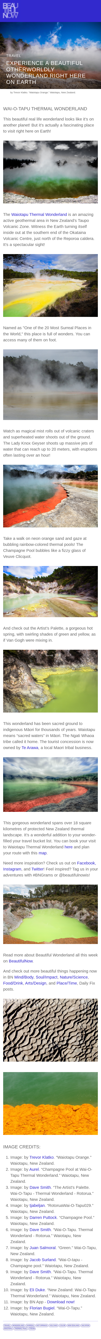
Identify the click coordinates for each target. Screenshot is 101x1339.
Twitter (37, 869)
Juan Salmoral (43, 1247)
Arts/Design (35, 983)
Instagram (12, 869)
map (43, 853)
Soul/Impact (46, 977)
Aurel (34, 1169)
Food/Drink (13, 983)
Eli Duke (37, 1290)
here (69, 847)
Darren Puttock (43, 1217)
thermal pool (21, 1329)
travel (7, 1325)
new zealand (73, 1325)
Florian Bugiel (42, 1308)
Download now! (61, 1302)
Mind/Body (23, 977)
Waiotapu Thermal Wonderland (39, 214)
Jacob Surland (43, 1259)
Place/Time (67, 983)
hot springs (41, 1325)
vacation (85, 1325)
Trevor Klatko (41, 1157)
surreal (30, 1325)
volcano (53, 1325)
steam (32, 1329)
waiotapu (8, 1329)
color (62, 1325)
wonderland (18, 1325)
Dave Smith (40, 1187)
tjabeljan (37, 1205)
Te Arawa (30, 747)
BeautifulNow (20, 961)
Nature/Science (74, 977)
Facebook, (86, 863)
